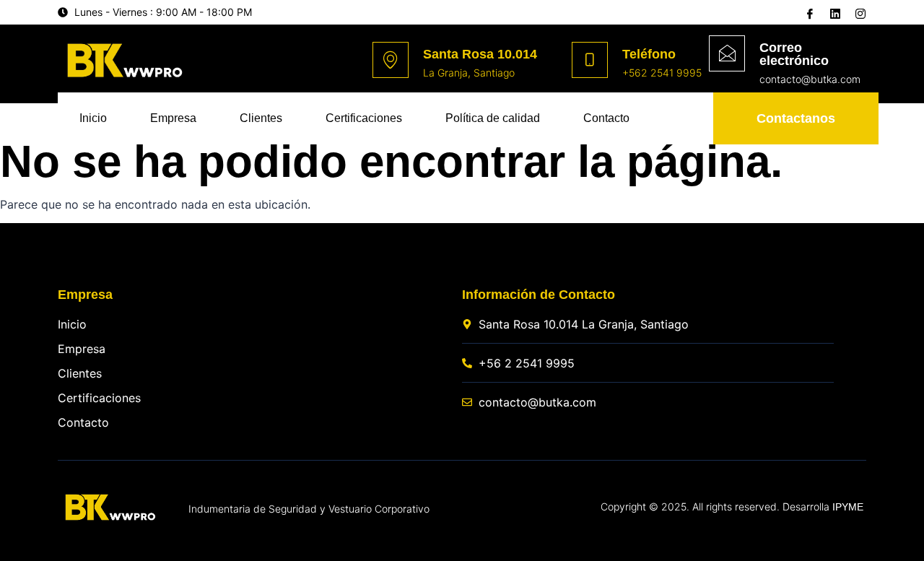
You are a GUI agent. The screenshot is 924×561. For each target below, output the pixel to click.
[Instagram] (859, 13)
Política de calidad (492, 118)
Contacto (606, 118)
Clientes (261, 118)
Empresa (173, 118)
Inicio (93, 118)
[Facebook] (808, 13)
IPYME (847, 507)
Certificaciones (364, 118)
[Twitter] (834, 12)
